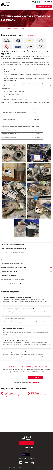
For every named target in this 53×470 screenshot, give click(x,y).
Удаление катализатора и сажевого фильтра (13, 267)
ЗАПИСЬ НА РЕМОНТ (26, 443)
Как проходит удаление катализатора (11, 256)
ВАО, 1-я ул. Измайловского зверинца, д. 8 (13, 394)
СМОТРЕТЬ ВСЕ (30, 35)
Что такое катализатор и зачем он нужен (12, 244)
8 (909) (34, 382)
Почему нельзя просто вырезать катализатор (13, 259)
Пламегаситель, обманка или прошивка (12, 263)
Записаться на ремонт (44, 6)
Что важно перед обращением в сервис (12, 283)
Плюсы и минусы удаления (8, 275)
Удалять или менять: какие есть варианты (12, 252)
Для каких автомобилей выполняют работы (13, 279)
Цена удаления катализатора (9, 271)
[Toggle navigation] (32, 6)
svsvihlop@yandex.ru (26, 451)
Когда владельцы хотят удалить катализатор (13, 248)
